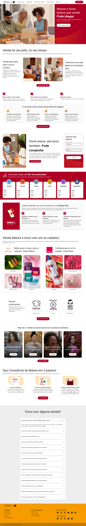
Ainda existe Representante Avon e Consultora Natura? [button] (34, 480)
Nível (67, 147)
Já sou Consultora (7, 513)
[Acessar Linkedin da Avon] (72, 518)
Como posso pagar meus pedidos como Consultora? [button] (33, 464)
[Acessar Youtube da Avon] (68, 518)
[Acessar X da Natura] (65, 512)
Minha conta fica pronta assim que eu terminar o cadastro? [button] (38, 491)
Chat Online (6, 515)
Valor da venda (69, 142)
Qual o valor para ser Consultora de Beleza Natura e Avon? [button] (35, 431)
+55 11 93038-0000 (36, 515)
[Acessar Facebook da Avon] (57, 518)
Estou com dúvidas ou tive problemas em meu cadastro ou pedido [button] (36, 475)
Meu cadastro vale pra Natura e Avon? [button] (30, 436)
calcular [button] (73, 157)
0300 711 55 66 (35, 511)
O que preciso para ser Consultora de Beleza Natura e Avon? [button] (35, 420)
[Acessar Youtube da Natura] (68, 512)
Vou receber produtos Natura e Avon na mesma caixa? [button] (34, 458)
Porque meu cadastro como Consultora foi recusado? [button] (34, 469)
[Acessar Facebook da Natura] (57, 512)
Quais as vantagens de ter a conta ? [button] (32, 486)
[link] (79, 2)
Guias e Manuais (7, 511)
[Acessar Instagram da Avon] (61, 518)
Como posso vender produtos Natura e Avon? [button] (32, 442)
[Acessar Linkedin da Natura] (72, 512)
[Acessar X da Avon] (65, 518)
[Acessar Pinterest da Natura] (75, 512)
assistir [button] (14, 354)
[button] (20, 2)
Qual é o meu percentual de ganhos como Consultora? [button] (34, 447)
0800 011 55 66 (35, 513)
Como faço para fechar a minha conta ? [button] (33, 497)
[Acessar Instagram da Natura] (61, 512)
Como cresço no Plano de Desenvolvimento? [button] (32, 453)
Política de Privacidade (8, 517)
